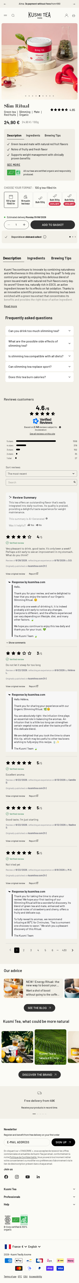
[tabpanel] (39, 287)
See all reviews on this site (42, 433)
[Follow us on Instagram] (17, 1177)
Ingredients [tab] (33, 135)
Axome (27, 1254)
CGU (25, 1276)
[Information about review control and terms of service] (60, 427)
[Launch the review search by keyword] (74, 482)
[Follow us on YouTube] (27, 1177)
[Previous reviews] (10, 950)
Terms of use (10, 1276)
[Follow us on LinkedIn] (38, 1177)
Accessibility (35, 1276)
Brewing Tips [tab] (53, 135)
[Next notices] (72, 950)
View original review (15, 573)
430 (64, 950)
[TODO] (46, 518)
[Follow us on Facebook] (6, 1177)
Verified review (17, 542)
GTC (20, 1276)
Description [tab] (14, 135)
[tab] (12, 258)
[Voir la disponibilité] (44, 236)
